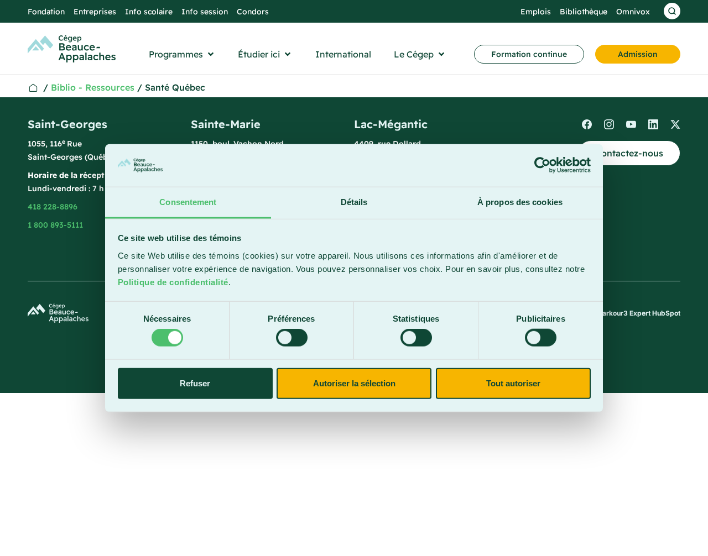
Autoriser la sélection (354, 382)
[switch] (292, 338)
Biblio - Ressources (92, 87)
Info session (204, 12)
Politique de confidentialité (173, 282)
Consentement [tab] (187, 202)
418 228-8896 (52, 207)
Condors (253, 12)
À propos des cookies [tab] (520, 202)
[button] (182, 54)
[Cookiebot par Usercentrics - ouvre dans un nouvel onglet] (542, 165)
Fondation (46, 12)
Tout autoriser (513, 382)
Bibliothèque (583, 12)
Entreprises (95, 12)
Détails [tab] (354, 202)
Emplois (535, 12)
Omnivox (633, 12)
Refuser (195, 382)
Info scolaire (149, 12)
